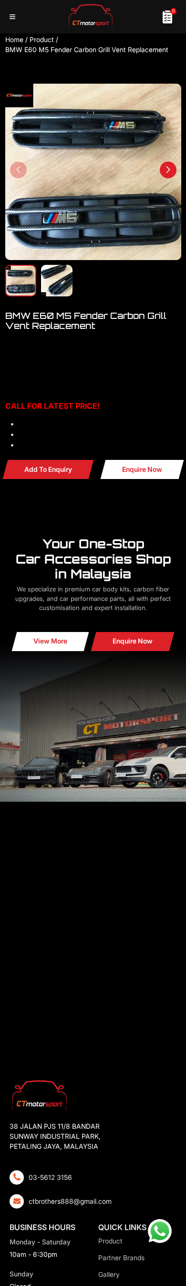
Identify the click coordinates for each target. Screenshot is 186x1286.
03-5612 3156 (50, 1177)
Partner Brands (121, 1257)
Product (42, 39)
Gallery (109, 1274)
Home (14, 39)
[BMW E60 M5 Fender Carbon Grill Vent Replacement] (93, 172)
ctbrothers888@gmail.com (70, 1201)
